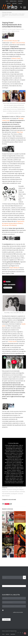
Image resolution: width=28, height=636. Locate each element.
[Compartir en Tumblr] (10, 504)
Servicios (9, 3)
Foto (6, 31)
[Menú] (24, 7)
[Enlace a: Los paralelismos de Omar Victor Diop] (8, 540)
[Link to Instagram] (20, 633)
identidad (22, 491)
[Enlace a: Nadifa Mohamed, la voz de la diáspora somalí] (20, 551)
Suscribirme (6, 619)
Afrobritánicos (11, 487)
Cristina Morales (15, 31)
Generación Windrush (14, 491)
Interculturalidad (6, 493)
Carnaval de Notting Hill (12, 489)
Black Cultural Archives (18, 43)
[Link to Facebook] (16, 633)
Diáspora (18, 29)
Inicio (7, 1)
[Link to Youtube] (22, 633)
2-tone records (12, 341)
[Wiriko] (11, 7)
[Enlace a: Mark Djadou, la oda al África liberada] (20, 517)
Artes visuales (12, 29)
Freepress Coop (13, 630)
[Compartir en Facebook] (2, 504)
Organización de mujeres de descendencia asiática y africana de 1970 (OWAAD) (13, 223)
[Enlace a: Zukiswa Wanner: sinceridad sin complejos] (8, 528)
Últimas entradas (7, 12)
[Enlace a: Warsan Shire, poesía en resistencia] (20, 540)
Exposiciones (5, 491)
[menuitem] (8, 3)
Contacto (20, 3)
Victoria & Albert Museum (10, 41)
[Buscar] (20, 7)
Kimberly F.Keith (15, 58)
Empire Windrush (14, 267)
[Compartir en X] (3, 504)
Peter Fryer (20, 132)
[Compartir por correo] (11, 504)
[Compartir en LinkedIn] (9, 504)
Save (8, 503)
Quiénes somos (13, 1)
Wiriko (9, 31)
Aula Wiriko (20, 1)
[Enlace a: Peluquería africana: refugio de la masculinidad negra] (8, 517)
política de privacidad (18, 612)
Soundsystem (14, 493)
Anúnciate (14, 3)
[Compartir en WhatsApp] (4, 504)
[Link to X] (18, 633)
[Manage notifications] (25, 633)
